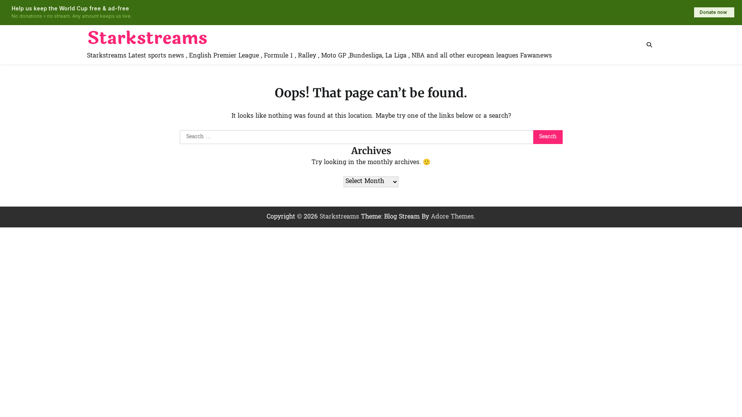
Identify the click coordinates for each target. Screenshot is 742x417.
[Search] (649, 45)
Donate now (713, 12)
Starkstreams (147, 38)
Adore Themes (452, 217)
